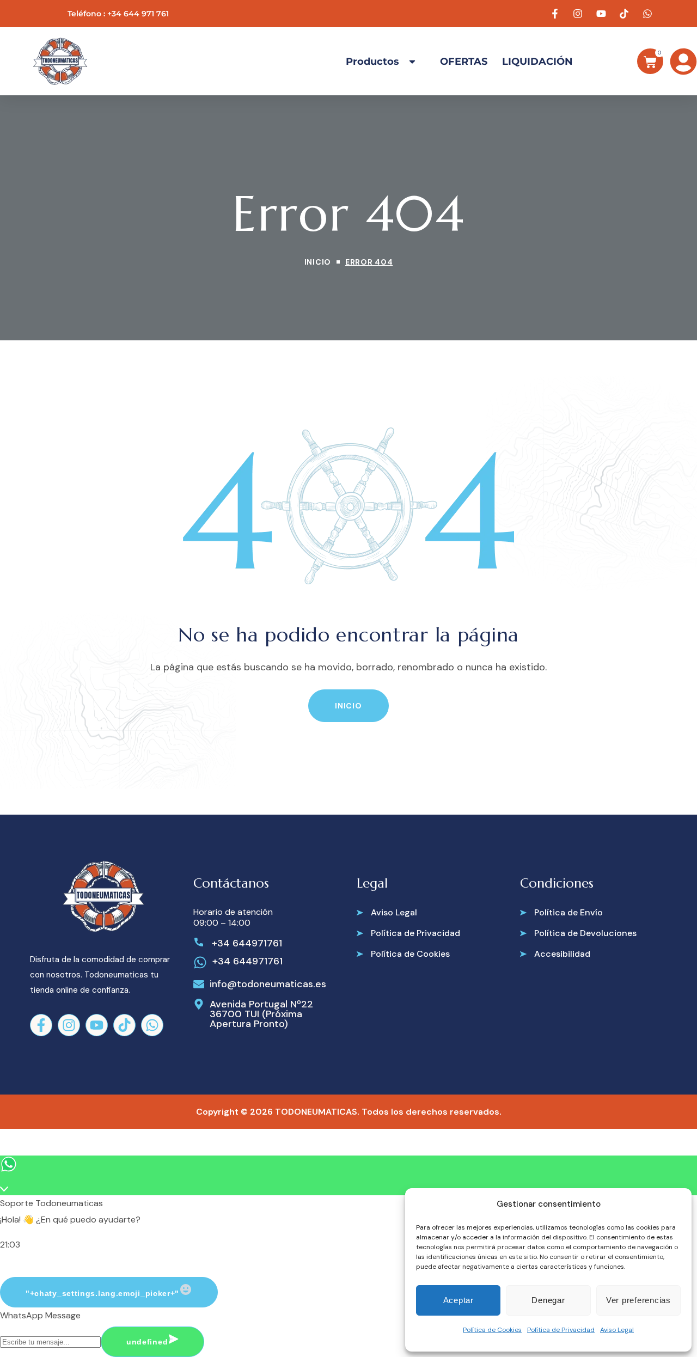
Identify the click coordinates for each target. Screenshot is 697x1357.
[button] (348, 705)
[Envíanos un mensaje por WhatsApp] (649, 14)
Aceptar (458, 1300)
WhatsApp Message (40, 1315)
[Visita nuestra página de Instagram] (579, 14)
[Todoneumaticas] (60, 61)
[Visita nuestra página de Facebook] (556, 14)
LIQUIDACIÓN (537, 62)
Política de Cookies (492, 1329)
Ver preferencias (638, 1300)
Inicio (317, 262)
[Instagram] (69, 1025)
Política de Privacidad (561, 1329)
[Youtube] (96, 1025)
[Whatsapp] (152, 1025)
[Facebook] (41, 1025)
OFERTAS (463, 62)
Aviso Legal (617, 1329)
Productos (372, 62)
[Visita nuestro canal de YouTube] (602, 14)
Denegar (548, 1300)
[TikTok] (124, 1025)
